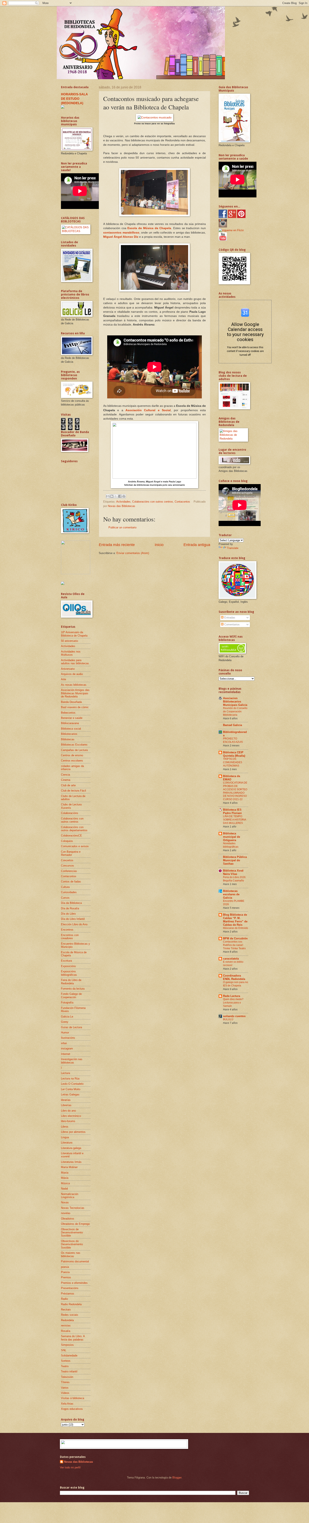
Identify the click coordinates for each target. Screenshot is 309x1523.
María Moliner (69, 1167)
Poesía (65, 1272)
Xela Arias (67, 1403)
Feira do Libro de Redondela (71, 981)
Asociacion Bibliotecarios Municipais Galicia (235, 701)
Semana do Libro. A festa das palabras (73, 1338)
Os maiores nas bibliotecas (70, 1254)
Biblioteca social (71, 728)
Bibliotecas (67, 739)
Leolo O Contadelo (72, 1083)
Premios (66, 1277)
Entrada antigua (197, 545)
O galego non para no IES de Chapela (235, 984)
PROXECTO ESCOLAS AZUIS (233, 740)
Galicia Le (67, 1016)
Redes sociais (69, 1314)
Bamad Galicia (232, 725)
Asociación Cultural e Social (148, 410)
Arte (63, 679)
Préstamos (67, 1293)
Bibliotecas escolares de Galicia (231, 894)
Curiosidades (69, 892)
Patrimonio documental (75, 1261)
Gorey (64, 1021)
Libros (64, 1126)
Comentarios (231, 624)
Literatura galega (71, 1148)
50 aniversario (69, 640)
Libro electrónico (71, 1115)
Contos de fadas (71, 881)
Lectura (65, 1073)
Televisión (67, 1377)
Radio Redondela (71, 1304)
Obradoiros (67, 1218)
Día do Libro (68, 913)
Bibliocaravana (70, 723)
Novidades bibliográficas (230, 845)
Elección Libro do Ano (74, 924)
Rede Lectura (231, 996)
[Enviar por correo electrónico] (108, 496)
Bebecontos (68, 712)
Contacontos (182, 501)
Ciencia (65, 774)
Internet (65, 1054)
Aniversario (68, 668)
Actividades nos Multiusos (71, 653)
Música (65, 1183)
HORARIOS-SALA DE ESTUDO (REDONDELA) (74, 98)
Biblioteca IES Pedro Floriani (232, 811)
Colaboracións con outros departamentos (74, 829)
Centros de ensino (72, 755)
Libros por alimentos (73, 1131)
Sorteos (65, 1360)
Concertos (67, 860)
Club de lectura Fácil (73, 790)
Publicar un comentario (122, 527)
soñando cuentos (234, 1016)
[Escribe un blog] (112, 496)
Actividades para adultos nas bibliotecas (75, 662)
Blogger (176, 1477)
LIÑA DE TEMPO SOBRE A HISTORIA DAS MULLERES (234, 820)
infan (64, 1043)
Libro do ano (68, 1110)
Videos (65, 1392)
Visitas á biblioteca (72, 1398)
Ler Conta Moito (70, 1089)
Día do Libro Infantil (73, 918)
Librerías (66, 1105)
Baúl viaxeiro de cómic (75, 707)
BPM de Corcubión (235, 938)
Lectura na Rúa (70, 1078)
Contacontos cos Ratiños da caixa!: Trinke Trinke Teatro (234, 945)
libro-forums (68, 1121)
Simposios (67, 1344)
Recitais (66, 1309)
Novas (65, 1202)
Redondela (67, 1320)
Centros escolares (72, 760)
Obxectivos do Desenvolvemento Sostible (72, 1244)
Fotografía (67, 1002)
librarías (66, 1100)
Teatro (65, 1366)
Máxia (64, 1177)
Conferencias (69, 871)
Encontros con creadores (70, 936)
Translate (232, 548)
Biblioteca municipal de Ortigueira (231, 837)
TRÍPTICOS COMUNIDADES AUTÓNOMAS (232, 762)
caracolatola (231, 958)
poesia (65, 1266)
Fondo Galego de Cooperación (71, 995)
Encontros (67, 929)
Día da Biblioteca (71, 903)
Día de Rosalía (70, 908)
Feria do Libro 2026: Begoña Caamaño (234, 879)
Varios (65, 1387)
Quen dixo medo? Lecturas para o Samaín (233, 1002)
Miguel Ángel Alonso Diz (120, 236)
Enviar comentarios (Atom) (132, 553)
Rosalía (65, 1331)
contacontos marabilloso (121, 232)
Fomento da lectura (73, 988)
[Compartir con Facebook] (120, 496)
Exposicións (68, 966)
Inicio (159, 545)
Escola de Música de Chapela (149, 228)
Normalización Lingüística (69, 1195)
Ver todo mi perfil (70, 1467)
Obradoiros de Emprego (75, 1223)
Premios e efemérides (74, 1282)
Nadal (64, 1188)
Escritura (66, 960)
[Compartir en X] (116, 496)
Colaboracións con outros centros (152, 501)
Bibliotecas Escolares (74, 744)
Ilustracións (68, 1037)
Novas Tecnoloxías (72, 1207)
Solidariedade (69, 1355)
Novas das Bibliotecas (78, 1461)
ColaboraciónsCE (71, 835)
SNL (63, 1350)
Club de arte (68, 785)
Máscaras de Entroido (235, 928)
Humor (65, 1032)
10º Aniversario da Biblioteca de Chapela (74, 634)
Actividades (123, 501)
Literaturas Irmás (71, 1161)
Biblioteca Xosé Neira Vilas (233, 872)
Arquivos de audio (72, 674)
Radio (64, 1298)
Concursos (67, 865)
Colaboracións (69, 813)
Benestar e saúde (71, 717)
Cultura (65, 887)
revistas (66, 1325)
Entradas (229, 617)
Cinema (65, 779)
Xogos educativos (72, 1408)
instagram (67, 1048)
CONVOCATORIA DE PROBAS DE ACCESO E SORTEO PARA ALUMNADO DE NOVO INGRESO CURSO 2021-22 (235, 791)
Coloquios (67, 841)
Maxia (64, 1172)
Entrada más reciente (117, 545)
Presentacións (69, 1288)
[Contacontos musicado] (154, 117)
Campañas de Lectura (74, 750)
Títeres (65, 1382)
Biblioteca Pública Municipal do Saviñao (235, 860)
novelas (65, 1213)
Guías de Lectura (71, 1027)
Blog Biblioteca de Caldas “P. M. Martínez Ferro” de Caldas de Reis (235, 919)
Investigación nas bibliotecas (71, 1061)
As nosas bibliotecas (73, 684)
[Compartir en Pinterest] (124, 496)
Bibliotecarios (69, 733)
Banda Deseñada (71, 702)
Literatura (66, 1142)
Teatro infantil (69, 1371)
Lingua (65, 1137)
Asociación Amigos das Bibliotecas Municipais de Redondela (75, 693)
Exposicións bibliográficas (69, 973)
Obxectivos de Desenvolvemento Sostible (72, 1232)
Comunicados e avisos (75, 846)
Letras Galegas (70, 1094)
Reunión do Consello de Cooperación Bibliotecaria (235, 711)
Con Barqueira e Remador (71, 853)
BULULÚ (228, 1019)
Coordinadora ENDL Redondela (234, 977)
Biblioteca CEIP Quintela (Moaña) (234, 754)
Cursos (65, 897)
